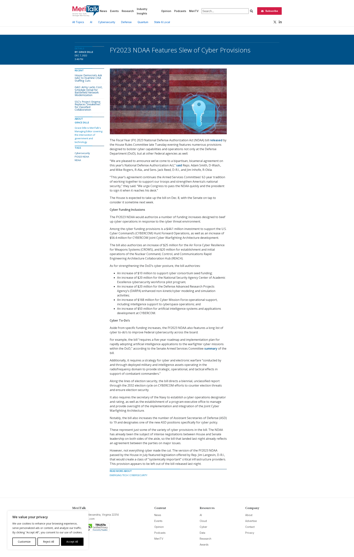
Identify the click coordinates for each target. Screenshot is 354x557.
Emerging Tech (119, 475)
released (216, 140)
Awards (204, 544)
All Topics (78, 22)
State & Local (162, 22)
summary (210, 348)
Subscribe (271, 10)
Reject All (48, 541)
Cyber (203, 526)
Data (202, 532)
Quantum (143, 22)
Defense (126, 22)
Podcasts (180, 11)
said (179, 165)
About (248, 515)
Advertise (251, 520)
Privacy (249, 532)
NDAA (78, 160)
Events (114, 11)
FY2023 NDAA (82, 156)
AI (91, 22)
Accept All (72, 541)
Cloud (203, 520)
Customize (24, 541)
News (103, 11)
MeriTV (194, 11)
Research (128, 11)
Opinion (166, 11)
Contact (250, 526)
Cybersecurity (106, 22)
